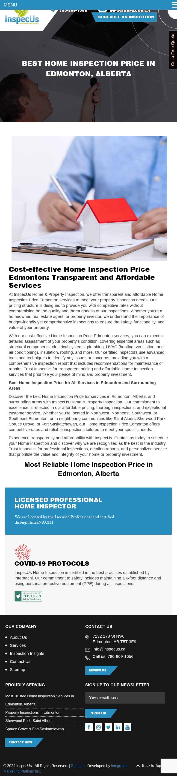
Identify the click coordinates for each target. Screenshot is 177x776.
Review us (97, 670)
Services (18, 645)
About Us (18, 637)
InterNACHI (41, 523)
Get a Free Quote (172, 50)
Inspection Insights (27, 653)
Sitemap (17, 669)
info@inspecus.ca (129, 10)
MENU (10, 4)
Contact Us (20, 661)
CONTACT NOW (20, 742)
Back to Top (151, 765)
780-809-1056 (73, 10)
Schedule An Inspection (126, 17)
